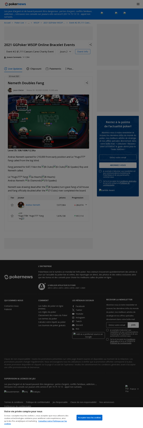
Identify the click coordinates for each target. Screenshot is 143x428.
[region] (71, 417)
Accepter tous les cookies (89, 417)
